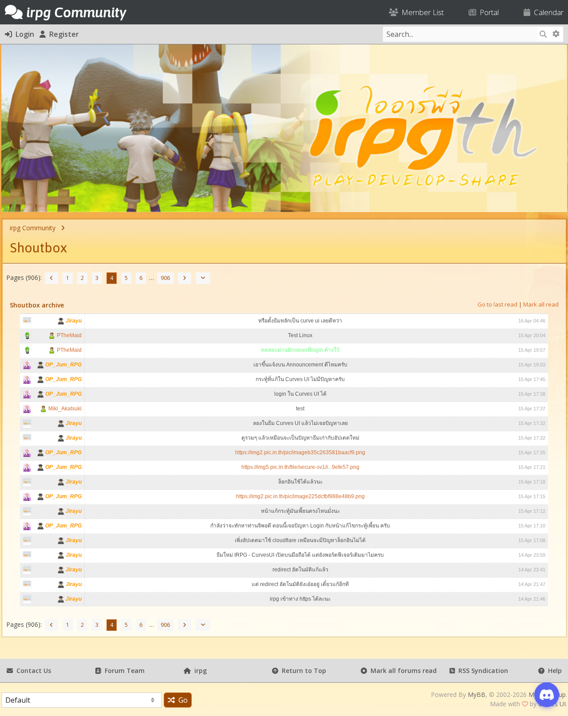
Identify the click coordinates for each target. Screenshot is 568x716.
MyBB (476, 694)
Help (553, 670)
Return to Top (302, 670)
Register (62, 34)
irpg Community (32, 228)
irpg (199, 670)
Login (23, 34)
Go (181, 700)
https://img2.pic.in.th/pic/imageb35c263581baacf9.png (300, 452)
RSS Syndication (481, 670)
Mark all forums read (402, 670)
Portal (487, 12)
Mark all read (541, 304)
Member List (421, 12)
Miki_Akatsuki (64, 408)
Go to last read (497, 304)
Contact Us (32, 670)
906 (165, 278)
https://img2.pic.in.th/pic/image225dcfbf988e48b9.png (300, 496)
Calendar (547, 12)
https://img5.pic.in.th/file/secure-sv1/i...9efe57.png (300, 467)
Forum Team (123, 670)
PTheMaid (68, 335)
